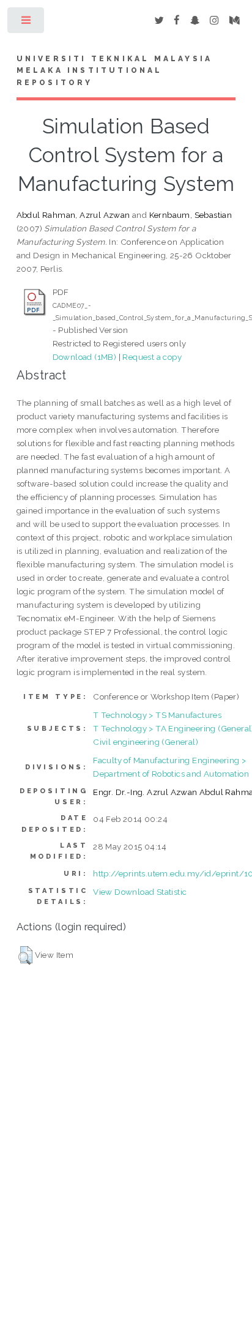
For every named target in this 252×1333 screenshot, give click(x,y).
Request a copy (152, 357)
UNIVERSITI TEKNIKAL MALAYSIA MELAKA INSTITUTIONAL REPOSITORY (115, 71)
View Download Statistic (140, 892)
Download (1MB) (85, 357)
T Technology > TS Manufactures (157, 715)
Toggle (26, 23)
